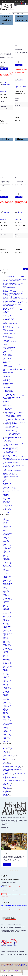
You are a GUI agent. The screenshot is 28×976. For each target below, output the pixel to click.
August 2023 (6, 568)
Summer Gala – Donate (9, 487)
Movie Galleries (7, 402)
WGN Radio (6, 791)
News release (6, 770)
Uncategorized (7, 785)
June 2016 (5, 683)
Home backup (6, 379)
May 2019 (5, 638)
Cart (6, 506)
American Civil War (8, 320)
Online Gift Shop (7, 505)
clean (4, 334)
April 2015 (5, 698)
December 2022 (7, 579)
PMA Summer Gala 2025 (9, 452)
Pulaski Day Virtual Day (9, 473)
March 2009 (6, 737)
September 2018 (7, 649)
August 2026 (6, 518)
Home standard (7, 382)
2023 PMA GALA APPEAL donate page (13, 293)
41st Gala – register (8, 305)
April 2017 (5, 673)
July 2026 (5, 519)
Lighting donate (7, 398)
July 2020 (5, 619)
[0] (20, 3)
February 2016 (6, 687)
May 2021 (5, 605)
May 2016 (5, 684)
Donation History (7, 350)
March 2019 (6, 641)
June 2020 (6, 620)
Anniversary (6, 747)
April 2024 (5, 556)
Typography (6, 494)
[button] (10, 870)
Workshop (5, 795)
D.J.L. (12, 964)
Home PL (5, 380)
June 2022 (6, 587)
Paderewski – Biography (11, 423)
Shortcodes (6, 481)
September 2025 (7, 533)
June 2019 (5, 637)
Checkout (7, 508)
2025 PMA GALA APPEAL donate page (13, 297)
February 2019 (6, 642)
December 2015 (7, 688)
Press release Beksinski (9, 466)
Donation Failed (7, 348)
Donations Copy (7, 352)
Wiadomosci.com (7, 792)
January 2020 (6, 627)
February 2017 (6, 676)
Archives (5, 322)
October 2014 (6, 706)
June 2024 (6, 554)
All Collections (7, 315)
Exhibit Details (10, 430)
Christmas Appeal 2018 (9, 333)
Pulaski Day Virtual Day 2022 (10, 474)
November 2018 (7, 647)
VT (4, 790)
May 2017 (5, 672)
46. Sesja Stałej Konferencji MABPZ (12, 309)
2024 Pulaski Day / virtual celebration (13, 296)
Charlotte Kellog (10, 426)
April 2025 (5, 540)
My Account (8, 509)
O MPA (5, 406)
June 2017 (5, 670)
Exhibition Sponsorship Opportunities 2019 (14, 369)
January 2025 (6, 544)
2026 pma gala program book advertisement (15, 302)
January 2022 (6, 594)
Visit (4, 787)
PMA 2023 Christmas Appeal (10, 448)
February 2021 (6, 609)
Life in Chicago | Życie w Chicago (11, 397)
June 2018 (5, 654)
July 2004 (5, 741)
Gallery (5, 760)
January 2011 (6, 734)
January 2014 (6, 719)
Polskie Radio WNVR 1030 (9, 777)
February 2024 (7, 559)
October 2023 (6, 565)
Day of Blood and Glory (9, 341)
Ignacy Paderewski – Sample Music (14, 412)
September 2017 (7, 666)
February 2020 (7, 626)
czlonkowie (6, 340)
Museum (5, 404)
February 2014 (6, 717)
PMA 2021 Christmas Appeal (10, 445)
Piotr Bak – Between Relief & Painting (13, 443)
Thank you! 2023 (7, 492)
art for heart (6, 749)
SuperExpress (6, 783)
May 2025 (5, 538)
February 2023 (7, 576)
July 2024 (5, 552)
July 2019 (5, 635)
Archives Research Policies (10, 323)
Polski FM (5, 776)
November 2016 (7, 680)
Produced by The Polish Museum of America (14, 780)
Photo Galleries (7, 440)
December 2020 (7, 612)
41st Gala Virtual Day (8, 307)
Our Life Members (8, 408)
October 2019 (6, 631)
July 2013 (5, 726)
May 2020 (5, 622)
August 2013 (6, 724)
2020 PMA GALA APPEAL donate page (13, 283)
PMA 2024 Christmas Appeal (10, 449)
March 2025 (6, 541)
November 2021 (7, 597)
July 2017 (5, 669)
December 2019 (7, 629)
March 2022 (6, 591)
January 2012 (6, 733)
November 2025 (7, 530)
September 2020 (7, 616)
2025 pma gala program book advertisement (15, 298)
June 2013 (5, 727)
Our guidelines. (4, 899)
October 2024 (6, 548)
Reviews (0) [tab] (3, 91)
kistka (8, 84)
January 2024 (6, 561)
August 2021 (6, 601)
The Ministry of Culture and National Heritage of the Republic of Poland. (14, 966)
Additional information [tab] (6, 89)
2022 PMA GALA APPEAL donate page (13, 291)
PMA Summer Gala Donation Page (12, 454)
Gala (4, 373)
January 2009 (6, 738)
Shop (4, 480)
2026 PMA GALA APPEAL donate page (13, 301)
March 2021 (6, 608)
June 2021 (5, 604)
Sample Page (6, 479)
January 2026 (6, 527)
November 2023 (7, 563)
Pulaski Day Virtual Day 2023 (10, 476)
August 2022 (6, 584)
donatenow (6, 345)
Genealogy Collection (11, 393)
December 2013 (7, 720)
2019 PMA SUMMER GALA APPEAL (12, 282)
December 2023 (7, 562)
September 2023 (7, 566)
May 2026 (5, 522)
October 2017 (6, 665)
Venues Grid (6, 495)
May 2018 (5, 655)
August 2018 (6, 651)
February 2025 (7, 543)
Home (4, 377)
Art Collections (8, 316)
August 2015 (6, 692)
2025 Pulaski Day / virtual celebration (13, 300)
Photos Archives (7, 441)
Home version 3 (7, 504)
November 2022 (7, 580)
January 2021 (6, 611)
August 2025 (6, 534)
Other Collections (9, 318)
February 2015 (6, 701)
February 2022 (7, 592)
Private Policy (6, 468)
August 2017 (6, 667)
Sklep (7, 512)
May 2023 (5, 572)
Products (7, 511)
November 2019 (7, 630)
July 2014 (5, 710)
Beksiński (5, 752)
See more (7, 864)
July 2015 (5, 694)
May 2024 (5, 555)
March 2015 (6, 699)
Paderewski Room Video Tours (13, 437)
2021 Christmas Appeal (9, 287)
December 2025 (7, 529)
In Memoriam (6, 763)
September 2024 (7, 549)
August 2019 (6, 634)
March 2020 (6, 624)
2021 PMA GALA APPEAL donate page (13, 289)
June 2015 (5, 695)
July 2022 (5, 586)
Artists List (6, 325)
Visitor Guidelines (7, 498)
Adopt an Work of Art (8, 314)
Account (5, 312)
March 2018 (6, 658)
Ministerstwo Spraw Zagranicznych (12, 766)
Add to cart (4, 68)
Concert (5, 758)
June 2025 (6, 537)
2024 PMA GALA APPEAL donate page (13, 294)
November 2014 (7, 705)
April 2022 (5, 590)
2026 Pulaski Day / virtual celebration (13, 304)
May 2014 (5, 713)
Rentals (5, 477)
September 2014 (7, 708)
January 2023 (6, 577)
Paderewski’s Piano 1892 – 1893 (14, 416)
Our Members (6, 409)
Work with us (6, 501)
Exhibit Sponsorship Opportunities (12, 368)
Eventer (5, 362)
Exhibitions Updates (8, 759)
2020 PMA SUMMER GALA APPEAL (12, 284)
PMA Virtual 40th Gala (9, 455)
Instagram (5, 384)
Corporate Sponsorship (9, 339)
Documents (6, 343)
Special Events (7, 483)
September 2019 (7, 633)
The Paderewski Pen (13, 434)
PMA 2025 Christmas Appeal (10, 451)
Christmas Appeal (7, 332)
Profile (5, 469)
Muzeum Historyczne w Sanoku (11, 767)
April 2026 (5, 523)
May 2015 (5, 697)
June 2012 (5, 731)
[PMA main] (7, 6)
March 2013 (6, 728)
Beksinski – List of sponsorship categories (14, 327)
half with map (6, 376)
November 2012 (7, 730)
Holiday (5, 762)
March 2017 (6, 674)
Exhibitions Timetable (8, 372)
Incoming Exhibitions (8, 383)
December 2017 (7, 662)
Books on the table (13, 431)
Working (5, 794)
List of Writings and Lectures (13, 415)
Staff (4, 484)
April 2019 (5, 640)
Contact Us (6, 336)
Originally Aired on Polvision (10, 772)
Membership (6, 401)
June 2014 (5, 712)
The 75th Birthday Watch (14, 433)
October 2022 (6, 581)
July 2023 (5, 569)
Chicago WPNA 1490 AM (9, 755)
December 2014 (7, 703)
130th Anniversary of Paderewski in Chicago (14, 279)
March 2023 (6, 574)
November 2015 (7, 690)
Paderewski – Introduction (12, 427)
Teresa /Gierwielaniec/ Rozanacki (11, 488)
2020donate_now (7, 286)
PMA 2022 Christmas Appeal (10, 447)
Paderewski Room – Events (12, 436)
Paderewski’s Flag (11, 418)
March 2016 (6, 685)
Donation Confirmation (9, 347)
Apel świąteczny (7, 748)
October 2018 (6, 648)
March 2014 (6, 716)
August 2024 (6, 551)
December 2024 (7, 545)
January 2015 (6, 702)
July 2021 (5, 602)
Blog (4, 329)
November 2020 (7, 613)
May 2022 (5, 588)
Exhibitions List (7, 370)
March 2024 (6, 558)
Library (5, 388)
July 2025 (5, 536)
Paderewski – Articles (10, 413)
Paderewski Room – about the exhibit (15, 429)
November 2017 (7, 663)
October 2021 (6, 598)
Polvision (5, 779)
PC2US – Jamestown (8, 438)
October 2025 (6, 531)
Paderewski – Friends (10, 425)
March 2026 (6, 525)
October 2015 (6, 691)
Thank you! (6, 491)
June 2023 (6, 570)
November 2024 (7, 547)
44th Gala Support (8, 308)
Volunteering (6, 788)
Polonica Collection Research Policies (16, 395)
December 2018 (7, 645)
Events (5, 365)
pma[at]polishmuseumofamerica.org (16, 887)
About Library (8, 390)
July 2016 (5, 681)
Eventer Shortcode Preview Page (11, 363)
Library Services (9, 391)
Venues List (6, 497)
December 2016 (7, 678)
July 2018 (5, 652)
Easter (6, 82)
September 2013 (7, 723)
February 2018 (6, 659)
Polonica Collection (11, 394)
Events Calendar (7, 366)
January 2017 (6, 677)
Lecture (5, 765)
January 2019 (6, 644)
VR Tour (5, 499)
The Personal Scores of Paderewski (15, 422)
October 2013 (6, 721)
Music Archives (7, 405)
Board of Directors (8, 330)
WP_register (6, 502)
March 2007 (6, 740)
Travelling (5, 784)
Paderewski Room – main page (11, 411)
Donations (5, 351)
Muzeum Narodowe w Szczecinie (12, 769)
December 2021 (7, 595)
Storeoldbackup (7, 486)
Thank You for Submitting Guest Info (12, 490)
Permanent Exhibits (10, 319)
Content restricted (8, 337)
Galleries (5, 375)
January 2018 (6, 660)
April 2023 (5, 573)
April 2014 (5, 715)
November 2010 (7, 735)
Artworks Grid (6, 326)
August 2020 (6, 617)
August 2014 (6, 709)
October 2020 (6, 615)
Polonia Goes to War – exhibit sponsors (13, 465)
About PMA (6, 311)
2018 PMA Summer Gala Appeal (11, 280)
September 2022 (7, 583)
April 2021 (5, 606)
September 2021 (7, 599)
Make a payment (7, 400)
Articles (5, 751)
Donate (5, 344)
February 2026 (7, 526)
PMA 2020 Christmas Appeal (10, 444)
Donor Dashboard (7, 354)
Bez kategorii (6, 754)
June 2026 (6, 520)
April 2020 (5, 623)
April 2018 (5, 656)
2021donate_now (7, 290)
